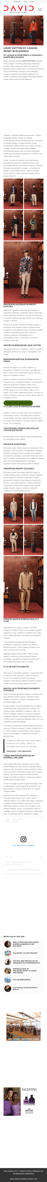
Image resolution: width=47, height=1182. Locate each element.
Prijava (26, 1)
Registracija (17, 1)
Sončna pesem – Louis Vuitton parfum (19, 751)
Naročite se (29, 1173)
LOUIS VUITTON (28, 61)
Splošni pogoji (18, 1173)
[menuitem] (17, 1)
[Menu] (40, 9)
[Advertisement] (23, 105)
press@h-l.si (37, 1171)
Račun (32, 1)
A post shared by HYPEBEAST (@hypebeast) (23, 870)
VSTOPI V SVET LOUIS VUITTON (18, 403)
